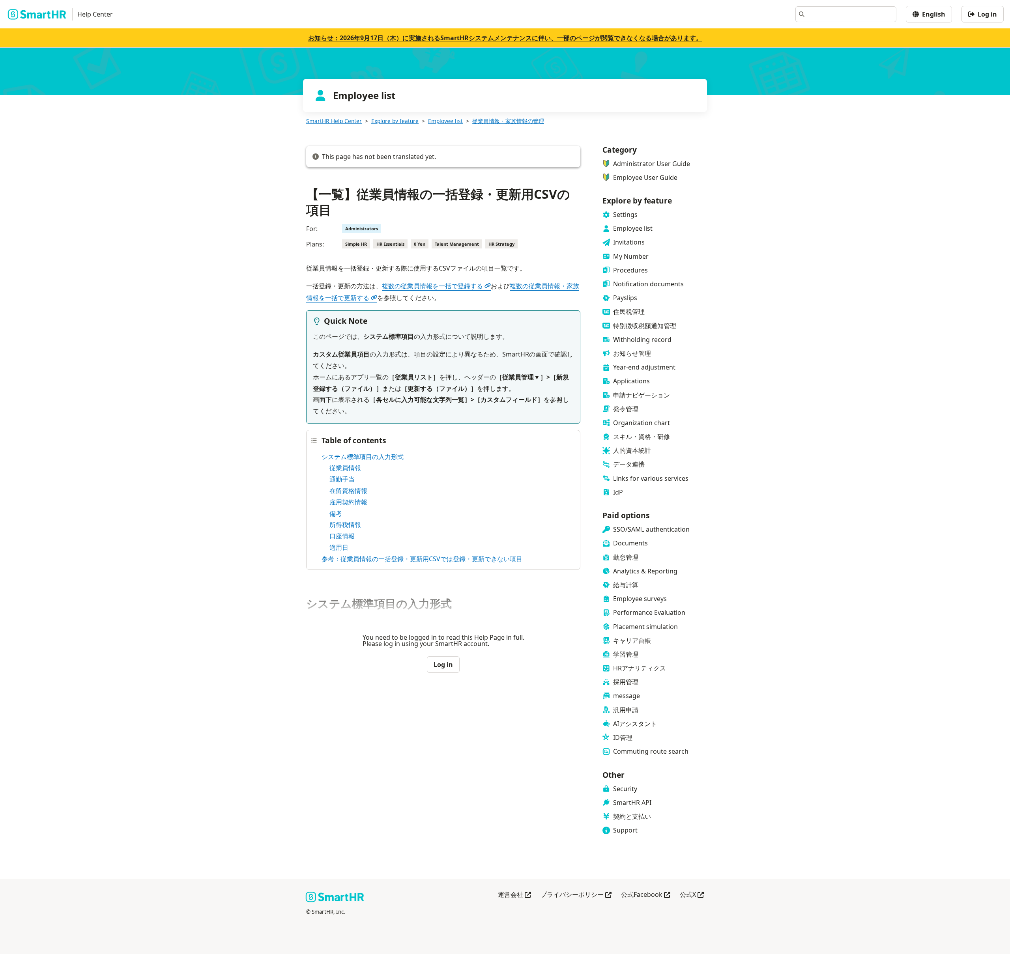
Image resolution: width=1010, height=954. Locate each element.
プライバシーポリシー (576, 895)
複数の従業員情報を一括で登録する (432, 286)
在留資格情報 (348, 490)
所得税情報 (345, 524)
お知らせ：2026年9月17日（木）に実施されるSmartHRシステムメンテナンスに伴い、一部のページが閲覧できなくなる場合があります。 (505, 38)
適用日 (338, 547)
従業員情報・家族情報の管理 (508, 121)
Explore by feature (395, 121)
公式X (692, 895)
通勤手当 (342, 479)
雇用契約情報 (348, 502)
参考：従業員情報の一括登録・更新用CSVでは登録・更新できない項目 (422, 558)
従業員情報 (345, 467)
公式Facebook (645, 895)
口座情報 (342, 536)
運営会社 (514, 895)
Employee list (445, 121)
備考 (335, 513)
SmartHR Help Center (334, 121)
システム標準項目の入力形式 (363, 456)
